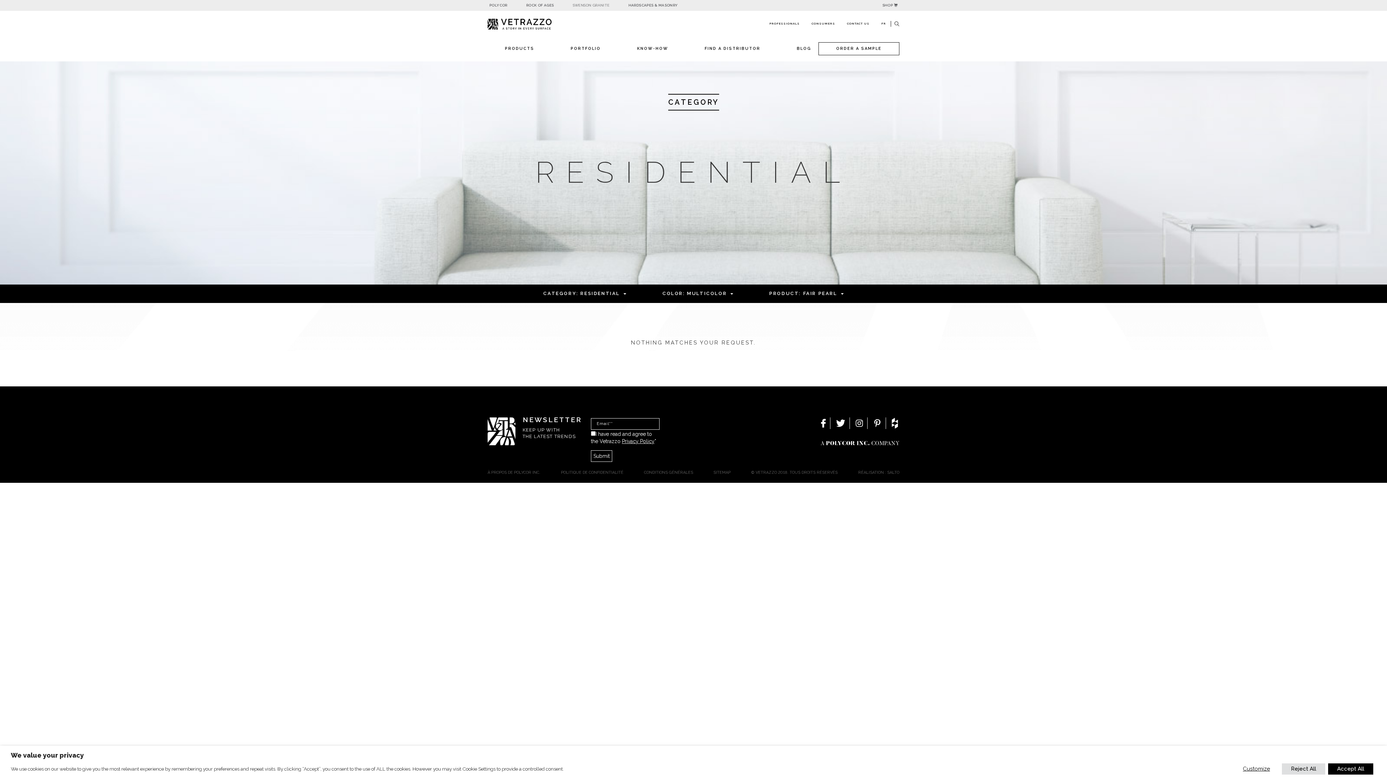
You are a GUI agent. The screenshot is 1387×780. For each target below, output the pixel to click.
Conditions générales (668, 472)
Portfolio (586, 48)
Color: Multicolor (694, 293)
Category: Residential (581, 293)
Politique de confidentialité (592, 472)
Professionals (784, 23)
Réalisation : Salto (878, 472)
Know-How (652, 48)
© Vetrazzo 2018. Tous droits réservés (794, 472)
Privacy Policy (638, 441)
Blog (804, 48)
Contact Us (858, 23)
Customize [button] (1256, 769)
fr (883, 23)
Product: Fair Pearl (803, 293)
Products (519, 48)
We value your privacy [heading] (47, 755)
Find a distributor (732, 48)
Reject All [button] (1303, 769)
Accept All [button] (1350, 769)
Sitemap (722, 472)
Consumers (823, 23)
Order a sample (859, 48)
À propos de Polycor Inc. (514, 472)
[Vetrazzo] (536, 24)
